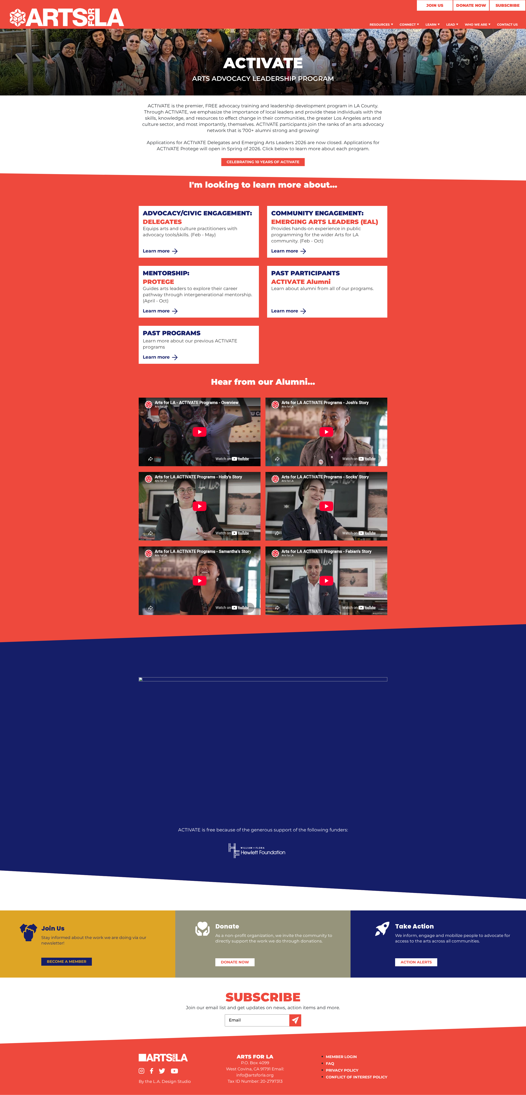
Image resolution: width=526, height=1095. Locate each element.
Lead (450, 24)
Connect (408, 24)
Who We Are (476, 24)
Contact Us (507, 24)
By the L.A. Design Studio (165, 1081)
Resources (380, 24)
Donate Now (471, 5)
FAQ (330, 1063)
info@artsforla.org (255, 1075)
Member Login (341, 1057)
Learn (431, 24)
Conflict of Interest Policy (356, 1077)
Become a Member (66, 961)
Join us (434, 5)
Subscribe (508, 5)
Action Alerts (416, 962)
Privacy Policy (342, 1070)
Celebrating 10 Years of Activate (263, 162)
